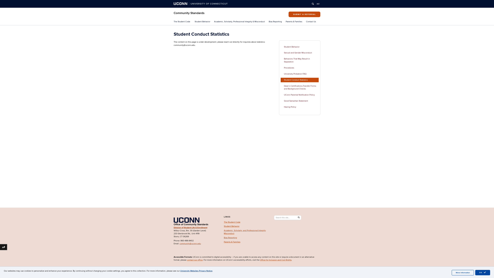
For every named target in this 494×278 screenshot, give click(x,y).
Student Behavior (202, 21)
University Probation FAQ (295, 74)
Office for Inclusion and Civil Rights (276, 260)
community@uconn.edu (190, 243)
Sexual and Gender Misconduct (298, 52)
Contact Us (311, 21)
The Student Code (182, 21)
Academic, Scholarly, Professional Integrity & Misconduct (239, 21)
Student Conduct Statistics (296, 80)
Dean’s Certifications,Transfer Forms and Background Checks (300, 87)
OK (481, 272)
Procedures (289, 68)
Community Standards (189, 13)
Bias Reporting (275, 21)
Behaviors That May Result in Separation (297, 60)
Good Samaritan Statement (296, 101)
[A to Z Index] (318, 4)
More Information (463, 273)
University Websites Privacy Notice (196, 271)
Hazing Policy (290, 107)
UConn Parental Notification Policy (299, 95)
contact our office (195, 260)
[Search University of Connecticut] (313, 4)
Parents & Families (294, 21)
